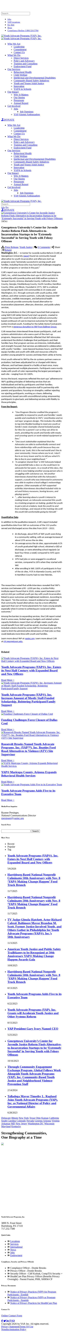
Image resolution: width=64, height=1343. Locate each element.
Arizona (47, 1120)
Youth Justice (25, 247)
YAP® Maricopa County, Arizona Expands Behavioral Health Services (29, 773)
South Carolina (8, 1120)
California (54, 1118)
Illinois (14, 1118)
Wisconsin (49, 1123)
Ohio (38, 1118)
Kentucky (16, 1126)
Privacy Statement (10, 1326)
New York (24, 1118)
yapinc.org (29, 638)
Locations (15, 1241)
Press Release (11, 247)
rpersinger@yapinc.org (12, 818)
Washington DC (36, 1123)
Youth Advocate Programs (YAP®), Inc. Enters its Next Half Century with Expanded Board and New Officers (31, 670)
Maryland (6, 1126)
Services (14, 1244)
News (13, 1249)
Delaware (6, 1118)
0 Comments (44, 247)
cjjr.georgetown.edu (13, 641)
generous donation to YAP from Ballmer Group (35, 327)
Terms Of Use (26, 1326)
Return (8, 250)
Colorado (21, 1120)
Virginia (55, 1120)
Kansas (44, 1118)
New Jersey (21, 1123)
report (26, 256)
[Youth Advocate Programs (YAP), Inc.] (21, 35)
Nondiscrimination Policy (13, 1329)
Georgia (39, 1120)
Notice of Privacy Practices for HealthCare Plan (33, 1303)
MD (13, 1123)
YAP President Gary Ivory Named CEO (32, 1028)
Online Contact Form (11, 1315)
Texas (32, 1118)
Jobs (12, 1252)
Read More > (7, 680)
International (16, 1247)
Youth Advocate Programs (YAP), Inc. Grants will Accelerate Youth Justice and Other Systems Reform (33, 1013)
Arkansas (5, 1123)
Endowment (16, 1255)
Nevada (30, 1120)
